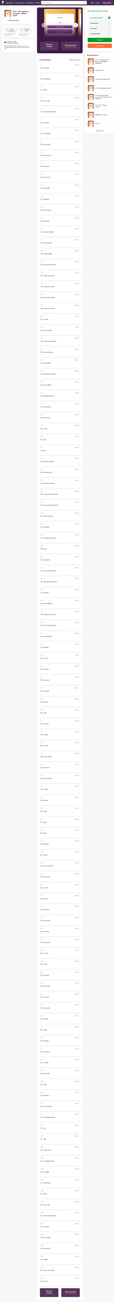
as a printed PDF (95, 34)
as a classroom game (96, 17)
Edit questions (12, 30)
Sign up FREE (107, 3)
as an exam (93, 28)
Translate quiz (26, 30)
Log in (97, 3)
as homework (94, 23)
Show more (99, 131)
